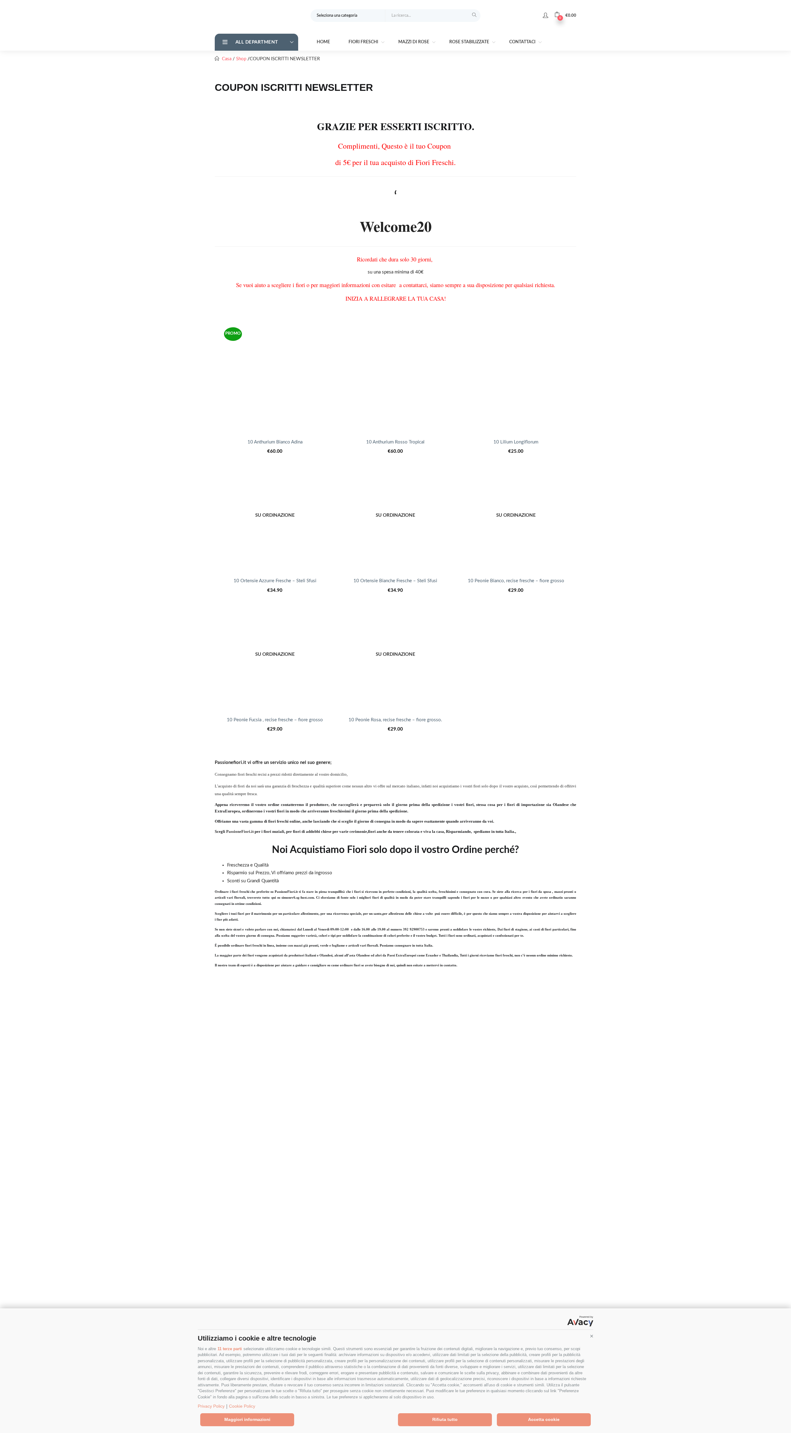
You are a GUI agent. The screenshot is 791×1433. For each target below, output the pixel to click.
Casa (226, 59)
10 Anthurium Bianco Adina (274, 442)
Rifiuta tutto (445, 1419)
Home (323, 42)
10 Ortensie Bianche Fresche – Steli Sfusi (395, 581)
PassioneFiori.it (240, 831)
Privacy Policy (211, 1406)
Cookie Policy (242, 1406)
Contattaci (522, 42)
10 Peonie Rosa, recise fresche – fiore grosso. (395, 720)
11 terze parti (230, 1348)
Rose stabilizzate (469, 42)
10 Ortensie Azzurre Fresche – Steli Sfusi (275, 581)
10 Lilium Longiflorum (515, 442)
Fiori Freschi (364, 42)
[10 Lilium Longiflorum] (516, 376)
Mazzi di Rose (414, 42)
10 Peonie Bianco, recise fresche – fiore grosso (516, 581)
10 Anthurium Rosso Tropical (395, 442)
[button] (591, 1336)
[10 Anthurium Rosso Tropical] (395, 376)
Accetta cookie (544, 1419)
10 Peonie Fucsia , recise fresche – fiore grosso (275, 720)
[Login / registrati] (545, 15)
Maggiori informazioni (247, 1419)
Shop (241, 59)
